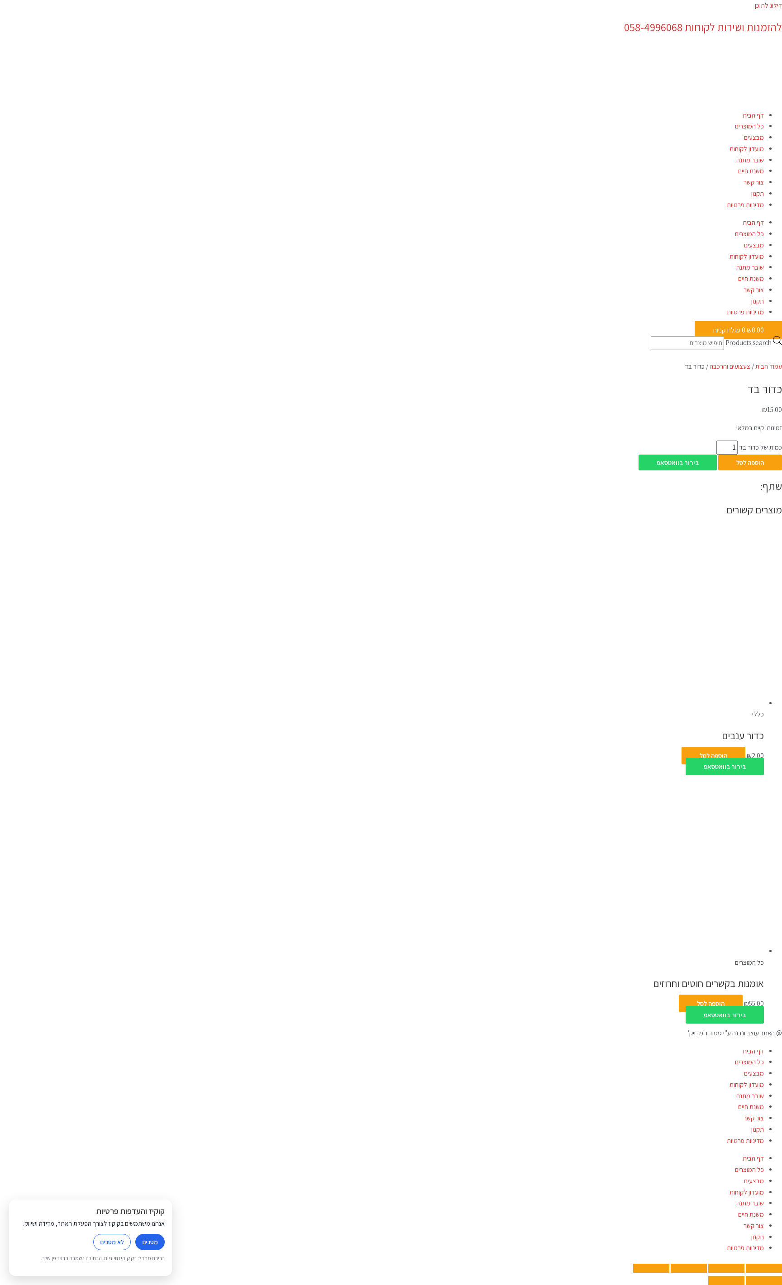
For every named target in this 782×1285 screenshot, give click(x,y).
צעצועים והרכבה (730, 366)
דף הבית (753, 115)
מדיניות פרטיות (745, 204)
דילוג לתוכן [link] (768, 5)
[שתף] (689, 1268)
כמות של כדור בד (760, 447)
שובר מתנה (750, 160)
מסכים (150, 1242)
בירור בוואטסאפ (678, 462)
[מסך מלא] (726, 1268)
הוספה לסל (750, 462)
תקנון (757, 193)
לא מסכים (112, 1242)
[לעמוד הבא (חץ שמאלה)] (726, 1280)
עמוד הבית (768, 366)
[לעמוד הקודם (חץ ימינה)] (764, 1280)
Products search (748, 342)
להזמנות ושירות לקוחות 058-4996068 (703, 27)
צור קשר (754, 182)
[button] (678, 462)
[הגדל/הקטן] (764, 1268)
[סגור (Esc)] (651, 1268)
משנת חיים (751, 170)
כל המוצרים (749, 126)
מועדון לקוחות (747, 148)
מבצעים (754, 137)
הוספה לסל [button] (713, 755)
